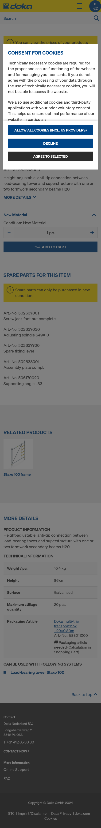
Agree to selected (50, 156)
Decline (50, 143)
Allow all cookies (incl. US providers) (50, 130)
